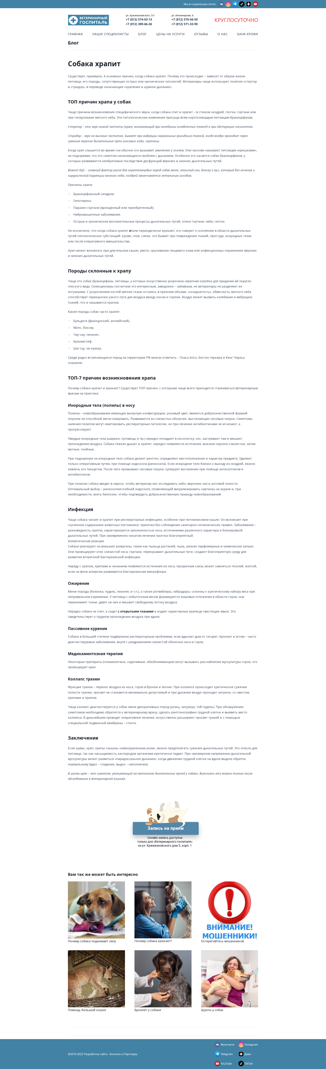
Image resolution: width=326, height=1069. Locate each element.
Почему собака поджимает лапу (92, 941)
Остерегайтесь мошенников (222, 941)
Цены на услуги (170, 34)
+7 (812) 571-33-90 (184, 24)
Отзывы (201, 34)
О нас (223, 34)
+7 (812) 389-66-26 (139, 24)
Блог (142, 34)
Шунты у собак (212, 1010)
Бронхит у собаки (147, 1010)
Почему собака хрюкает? (153, 941)
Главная (75, 34)
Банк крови (247, 34)
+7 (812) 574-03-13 (139, 19)
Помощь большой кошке (87, 1010)
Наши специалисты (110, 34)
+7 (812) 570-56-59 (184, 19)
